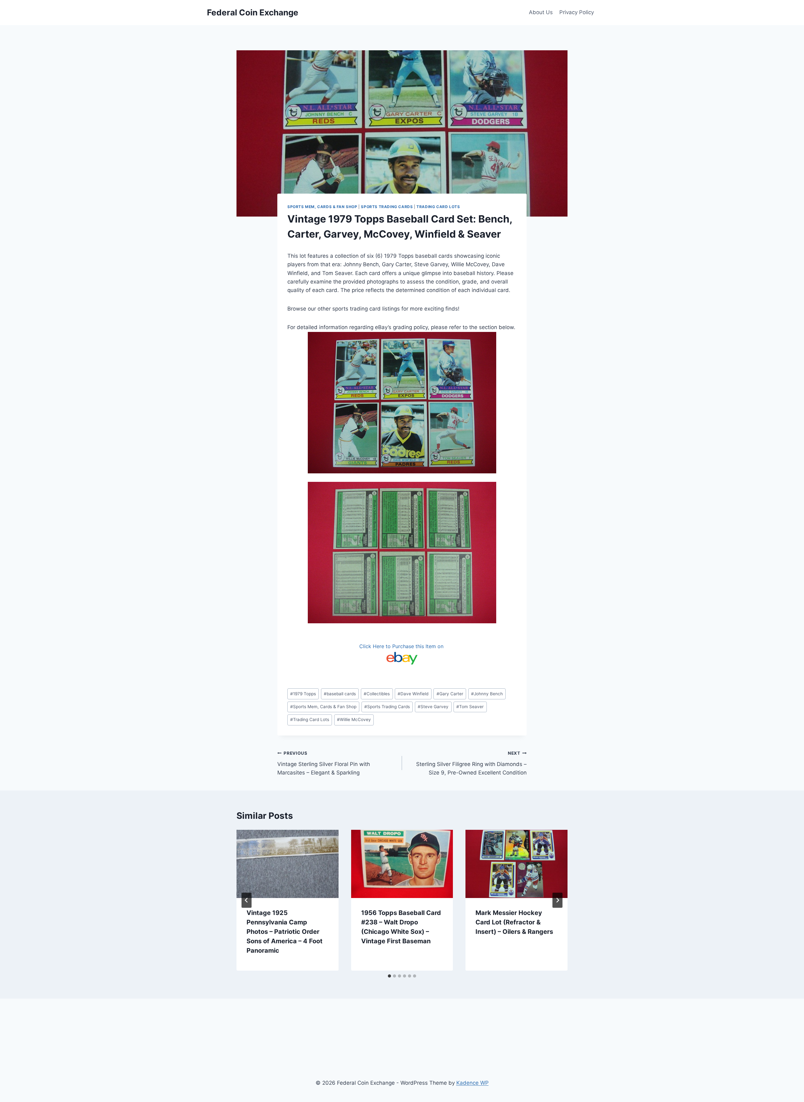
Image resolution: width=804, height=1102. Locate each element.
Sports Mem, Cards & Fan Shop (322, 206)
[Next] (557, 900)
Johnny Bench (487, 693)
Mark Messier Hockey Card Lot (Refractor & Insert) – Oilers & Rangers (514, 922)
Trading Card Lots (438, 206)
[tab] (389, 976)
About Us (541, 12)
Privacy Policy (576, 12)
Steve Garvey (433, 706)
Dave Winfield (413, 693)
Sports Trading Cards (387, 206)
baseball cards (340, 693)
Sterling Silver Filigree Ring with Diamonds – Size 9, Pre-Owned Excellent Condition (471, 763)
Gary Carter (450, 693)
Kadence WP (472, 1083)
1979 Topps (303, 693)
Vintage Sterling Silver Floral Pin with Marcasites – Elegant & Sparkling (323, 763)
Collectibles (377, 693)
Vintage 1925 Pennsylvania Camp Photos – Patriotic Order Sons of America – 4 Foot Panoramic (285, 931)
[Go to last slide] (247, 900)
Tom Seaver (470, 706)
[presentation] (287, 864)
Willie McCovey (354, 719)
